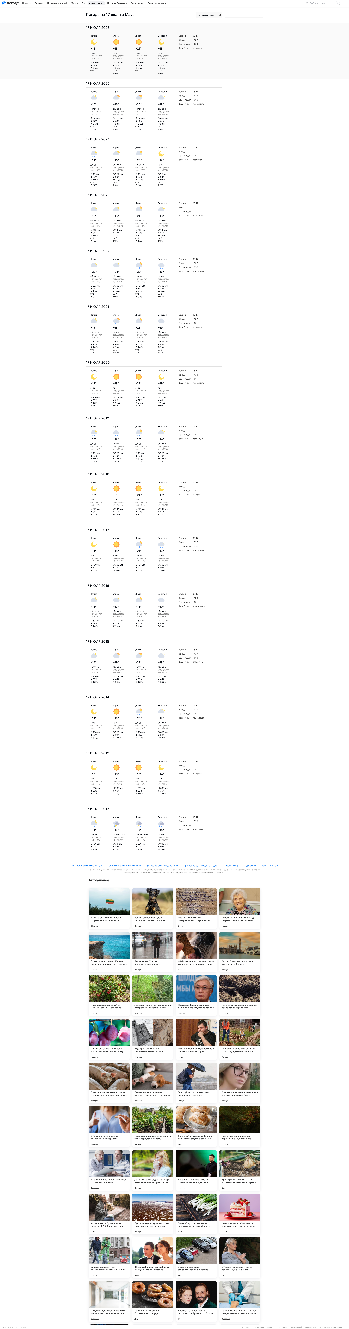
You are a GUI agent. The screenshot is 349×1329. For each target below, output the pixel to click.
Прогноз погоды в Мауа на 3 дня (86, 865)
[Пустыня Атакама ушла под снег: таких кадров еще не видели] (152, 1214)
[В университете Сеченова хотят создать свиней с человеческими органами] (109, 1083)
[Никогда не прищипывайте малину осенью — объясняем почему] (109, 995)
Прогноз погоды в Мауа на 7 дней (162, 865)
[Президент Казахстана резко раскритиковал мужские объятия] (196, 995)
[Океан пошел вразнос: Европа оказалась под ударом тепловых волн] (109, 952)
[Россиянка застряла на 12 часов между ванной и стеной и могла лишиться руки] (239, 1301)
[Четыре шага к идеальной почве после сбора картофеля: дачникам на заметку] (239, 995)
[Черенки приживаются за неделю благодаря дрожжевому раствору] (152, 1126)
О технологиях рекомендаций (290, 1327)
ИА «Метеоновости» (339, 1327)
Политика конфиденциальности (264, 1327)
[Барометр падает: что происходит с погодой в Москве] (109, 1257)
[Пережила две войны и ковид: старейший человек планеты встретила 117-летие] (239, 908)
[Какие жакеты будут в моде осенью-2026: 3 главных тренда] (109, 1214)
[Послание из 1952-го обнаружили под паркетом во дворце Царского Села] (196, 908)
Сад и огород (250, 865)
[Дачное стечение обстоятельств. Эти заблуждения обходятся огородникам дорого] (239, 1039)
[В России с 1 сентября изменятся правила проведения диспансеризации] (109, 1170)
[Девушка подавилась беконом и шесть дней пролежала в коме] (109, 1301)
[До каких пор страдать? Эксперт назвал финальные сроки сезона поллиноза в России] (152, 1170)
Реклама (23, 1327)
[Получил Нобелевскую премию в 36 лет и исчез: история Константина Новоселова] (196, 1039)
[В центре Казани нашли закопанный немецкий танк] (152, 1039)
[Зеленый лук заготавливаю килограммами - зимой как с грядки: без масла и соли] (196, 1214)
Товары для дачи (270, 865)
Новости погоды (231, 865)
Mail (4, 1327)
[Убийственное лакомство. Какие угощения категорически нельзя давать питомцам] (196, 952)
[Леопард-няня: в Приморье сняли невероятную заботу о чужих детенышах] (152, 995)
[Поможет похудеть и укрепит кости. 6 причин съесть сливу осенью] (109, 1039)
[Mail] (4, 3)
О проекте (245, 1327)
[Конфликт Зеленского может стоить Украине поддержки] (196, 1170)
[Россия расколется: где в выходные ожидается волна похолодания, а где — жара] (152, 908)
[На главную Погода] (12, 3)
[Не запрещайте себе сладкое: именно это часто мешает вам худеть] (239, 1214)
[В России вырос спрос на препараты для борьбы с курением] (109, 1126)
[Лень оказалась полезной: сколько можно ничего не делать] (152, 1083)
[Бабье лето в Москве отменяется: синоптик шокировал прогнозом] (152, 952)
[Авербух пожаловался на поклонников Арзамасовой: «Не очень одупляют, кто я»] (196, 1301)
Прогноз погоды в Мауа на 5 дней (124, 865)
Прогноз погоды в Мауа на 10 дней (201, 865)
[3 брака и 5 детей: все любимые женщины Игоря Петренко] (152, 1257)
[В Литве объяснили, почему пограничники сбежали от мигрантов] (109, 908)
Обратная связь (311, 1327)
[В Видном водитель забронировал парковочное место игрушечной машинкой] (196, 1257)
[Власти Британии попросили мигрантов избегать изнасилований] (239, 952)
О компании (12, 1327)
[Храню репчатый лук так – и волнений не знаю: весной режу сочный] (239, 1170)
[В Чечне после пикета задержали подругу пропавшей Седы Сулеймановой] (239, 1083)
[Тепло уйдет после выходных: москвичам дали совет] (196, 1083)
